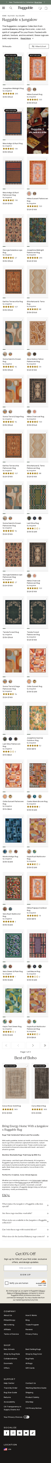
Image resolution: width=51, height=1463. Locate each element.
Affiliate (7, 1329)
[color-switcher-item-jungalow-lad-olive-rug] (5, 739)
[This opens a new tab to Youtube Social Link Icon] (26, 1433)
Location (10, 1444)
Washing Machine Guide (36, 1388)
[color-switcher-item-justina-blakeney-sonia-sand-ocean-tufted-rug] (5, 354)
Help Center (9, 1383)
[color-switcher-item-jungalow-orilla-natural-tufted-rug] (34, 681)
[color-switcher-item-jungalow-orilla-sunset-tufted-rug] (29, 681)
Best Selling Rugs (33, 1349)
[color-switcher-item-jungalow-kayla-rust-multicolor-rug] (29, 1021)
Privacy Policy (32, 1334)
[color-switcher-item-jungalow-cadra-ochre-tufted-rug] (40, 796)
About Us (8, 1315)
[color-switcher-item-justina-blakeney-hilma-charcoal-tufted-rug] (34, 89)
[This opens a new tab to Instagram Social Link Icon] (13, 1433)
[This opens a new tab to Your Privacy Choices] (25, 1417)
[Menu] (2, 8)
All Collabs (20, 16)
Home (4, 16)
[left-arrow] (7, 2)
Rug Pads (30, 1358)
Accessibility (9, 1402)
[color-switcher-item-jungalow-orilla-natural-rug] (10, 796)
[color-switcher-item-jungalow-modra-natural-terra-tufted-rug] (10, 851)
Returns (7, 1397)
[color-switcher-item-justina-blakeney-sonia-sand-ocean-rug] (5, 518)
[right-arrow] (43, 2)
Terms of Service (11, 1334)
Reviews (29, 1329)
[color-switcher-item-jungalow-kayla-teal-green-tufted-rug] (34, 851)
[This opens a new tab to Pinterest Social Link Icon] (19, 1433)
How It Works (31, 1315)
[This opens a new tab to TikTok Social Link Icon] (32, 1433)
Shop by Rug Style (12, 1354)
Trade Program (32, 1324)
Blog (28, 1320)
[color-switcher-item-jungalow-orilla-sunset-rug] (5, 796)
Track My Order (10, 1388)
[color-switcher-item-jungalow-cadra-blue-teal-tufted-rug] (34, 796)
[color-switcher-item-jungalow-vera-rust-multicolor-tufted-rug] (5, 909)
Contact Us (31, 1383)
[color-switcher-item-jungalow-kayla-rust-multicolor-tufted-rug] (29, 851)
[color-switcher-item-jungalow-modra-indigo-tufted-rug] (5, 851)
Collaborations (10, 1358)
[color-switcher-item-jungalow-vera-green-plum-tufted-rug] (10, 909)
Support (10, 1379)
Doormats (8, 1363)
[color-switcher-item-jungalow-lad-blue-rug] (10, 739)
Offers (7, 1368)
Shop (7, 1345)
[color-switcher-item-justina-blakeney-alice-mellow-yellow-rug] (29, 354)
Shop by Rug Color (34, 1354)
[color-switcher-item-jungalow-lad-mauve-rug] (16, 739)
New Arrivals (9, 1349)
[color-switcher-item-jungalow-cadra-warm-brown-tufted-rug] (29, 796)
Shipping (29, 1392)
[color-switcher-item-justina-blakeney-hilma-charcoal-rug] (34, 193)
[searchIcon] (11, 8)
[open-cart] (46, 8)
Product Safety (32, 1397)
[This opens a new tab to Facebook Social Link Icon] (6, 1433)
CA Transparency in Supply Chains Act (12, 1408)
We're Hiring (9, 1324)
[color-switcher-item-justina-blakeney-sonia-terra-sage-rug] (10, 518)
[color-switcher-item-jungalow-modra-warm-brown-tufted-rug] (16, 851)
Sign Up (25, 1274)
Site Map (29, 1402)
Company (10, 1311)
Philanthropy (9, 1320)
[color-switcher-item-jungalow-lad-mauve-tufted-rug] (40, 518)
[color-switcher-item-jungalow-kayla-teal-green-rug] (34, 1021)
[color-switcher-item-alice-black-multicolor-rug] (34, 354)
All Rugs (11, 16)
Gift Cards (30, 1368)
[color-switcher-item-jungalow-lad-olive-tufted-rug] (29, 518)
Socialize (10, 1428)
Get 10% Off (26, 1254)
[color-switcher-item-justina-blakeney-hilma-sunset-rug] (29, 193)
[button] (25, 1205)
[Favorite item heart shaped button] (21, 55)
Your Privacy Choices (13, 1417)
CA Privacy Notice (34, 1408)
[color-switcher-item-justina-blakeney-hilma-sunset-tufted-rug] (29, 89)
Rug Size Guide (10, 1392)
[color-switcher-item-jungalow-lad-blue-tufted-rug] (34, 518)
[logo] (25, 8)
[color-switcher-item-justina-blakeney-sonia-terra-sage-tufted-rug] (10, 354)
